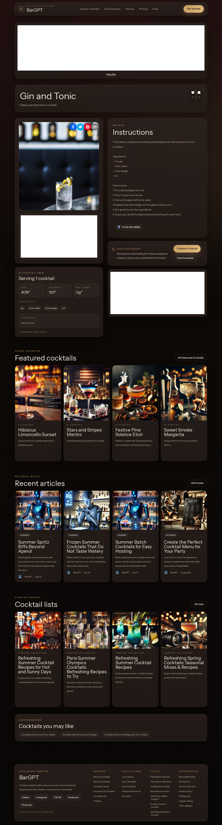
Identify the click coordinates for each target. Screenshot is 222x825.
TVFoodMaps (185, 805)
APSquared (184, 796)
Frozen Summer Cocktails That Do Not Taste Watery (85, 546)
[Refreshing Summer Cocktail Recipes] (135, 630)
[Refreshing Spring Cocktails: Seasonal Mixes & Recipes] (184, 630)
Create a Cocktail (187, 248)
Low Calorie (128, 776)
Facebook (73, 797)
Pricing (143, 9)
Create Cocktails (90, 9)
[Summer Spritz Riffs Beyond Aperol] (38, 510)
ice (63, 308)
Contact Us (184, 781)
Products (126, 796)
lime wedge (51, 308)
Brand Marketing (187, 776)
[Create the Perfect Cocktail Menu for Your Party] (184, 510)
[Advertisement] (111, 48)
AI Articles (171, 535)
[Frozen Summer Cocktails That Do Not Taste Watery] (87, 510)
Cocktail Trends (101, 786)
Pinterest (27, 805)
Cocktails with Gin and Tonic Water (38, 734)
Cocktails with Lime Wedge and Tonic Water (126, 734)
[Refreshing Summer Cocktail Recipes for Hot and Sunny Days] (38, 630)
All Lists (199, 604)
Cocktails (24, 535)
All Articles (197, 483)
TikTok (57, 797)
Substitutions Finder (160, 786)
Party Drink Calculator (161, 781)
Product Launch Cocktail (158, 805)
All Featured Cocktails (190, 357)
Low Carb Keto (129, 781)
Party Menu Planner (160, 776)
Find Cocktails (112, 9)
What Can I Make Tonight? (159, 798)
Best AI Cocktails (102, 776)
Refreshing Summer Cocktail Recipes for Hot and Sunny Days (36, 665)
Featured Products (131, 791)
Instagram (41, 797)
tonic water (34, 308)
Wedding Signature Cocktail (160, 813)
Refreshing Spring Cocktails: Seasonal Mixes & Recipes (184, 662)
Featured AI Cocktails (104, 791)
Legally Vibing (186, 801)
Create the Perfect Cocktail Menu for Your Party (183, 546)
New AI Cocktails (102, 781)
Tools (155, 9)
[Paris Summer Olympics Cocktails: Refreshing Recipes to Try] (87, 630)
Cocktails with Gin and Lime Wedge (79, 734)
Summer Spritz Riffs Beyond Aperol (33, 546)
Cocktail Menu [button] (131, 227)
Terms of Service (187, 786)
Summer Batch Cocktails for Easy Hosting (133, 546)
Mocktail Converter (160, 791)
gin (22, 308)
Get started (193, 8)
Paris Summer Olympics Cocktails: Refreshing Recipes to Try (86, 667)
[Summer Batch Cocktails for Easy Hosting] (135, 510)
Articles (129, 9)
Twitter (25, 797)
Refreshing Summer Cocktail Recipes (133, 662)
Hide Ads (111, 74)
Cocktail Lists (100, 796)
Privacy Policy (185, 791)
